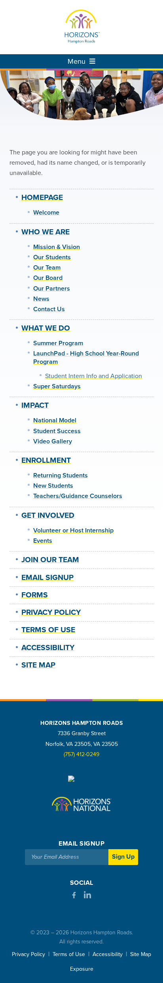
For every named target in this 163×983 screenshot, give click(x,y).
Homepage (42, 197)
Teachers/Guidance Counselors (77, 496)
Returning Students (60, 475)
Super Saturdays (57, 386)
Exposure (81, 969)
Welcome (46, 213)
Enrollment (46, 460)
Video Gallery (52, 441)
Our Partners (51, 289)
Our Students (52, 257)
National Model (54, 420)
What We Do (45, 328)
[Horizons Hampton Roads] (81, 27)
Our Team (47, 268)
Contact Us (49, 309)
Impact (35, 405)
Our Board (48, 278)
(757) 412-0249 (81, 754)
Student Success (57, 431)
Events (42, 541)
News (41, 299)
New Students (53, 486)
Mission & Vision (56, 247)
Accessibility (47, 647)
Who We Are (45, 232)
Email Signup (47, 577)
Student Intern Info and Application (93, 376)
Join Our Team (50, 560)
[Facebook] (74, 896)
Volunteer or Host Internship (73, 530)
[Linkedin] (87, 897)
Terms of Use (48, 630)
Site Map (38, 665)
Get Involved (47, 515)
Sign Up (123, 857)
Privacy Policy (51, 612)
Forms (34, 595)
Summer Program (58, 343)
